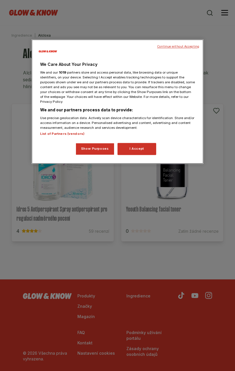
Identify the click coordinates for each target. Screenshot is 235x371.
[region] (117, 102)
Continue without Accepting (178, 47)
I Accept (137, 149)
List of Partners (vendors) (62, 134)
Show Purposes (95, 149)
